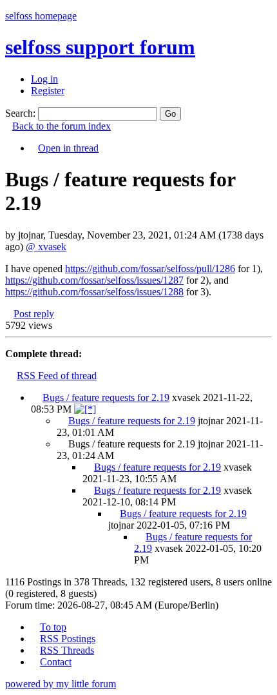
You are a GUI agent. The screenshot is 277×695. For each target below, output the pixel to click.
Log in (44, 78)
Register (47, 90)
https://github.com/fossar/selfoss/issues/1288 (94, 291)
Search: (20, 113)
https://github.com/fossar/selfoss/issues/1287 (94, 280)
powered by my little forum (60, 683)
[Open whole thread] (85, 409)
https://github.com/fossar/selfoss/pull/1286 (150, 268)
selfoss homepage (41, 15)
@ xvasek (46, 246)
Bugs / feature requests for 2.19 (106, 397)
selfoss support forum (100, 47)
